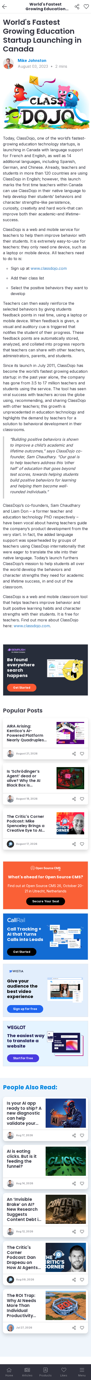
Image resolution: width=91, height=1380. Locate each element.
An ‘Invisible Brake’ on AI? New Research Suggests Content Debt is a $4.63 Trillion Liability (24, 1214)
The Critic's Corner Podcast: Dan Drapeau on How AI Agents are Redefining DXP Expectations (22, 1265)
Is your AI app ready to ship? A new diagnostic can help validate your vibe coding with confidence (24, 1118)
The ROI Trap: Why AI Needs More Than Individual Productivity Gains (21, 1308)
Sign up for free (25, 1009)
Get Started (21, 687)
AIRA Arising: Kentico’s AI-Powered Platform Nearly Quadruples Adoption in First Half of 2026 (27, 737)
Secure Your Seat (45, 901)
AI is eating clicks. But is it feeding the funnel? (22, 1158)
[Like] (86, 7)
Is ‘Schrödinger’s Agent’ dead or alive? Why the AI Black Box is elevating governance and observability (23, 785)
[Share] (77, 7)
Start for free (23, 1058)
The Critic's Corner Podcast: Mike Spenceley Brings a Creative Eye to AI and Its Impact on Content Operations (27, 828)
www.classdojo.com (49, 268)
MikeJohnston (32, 60)
